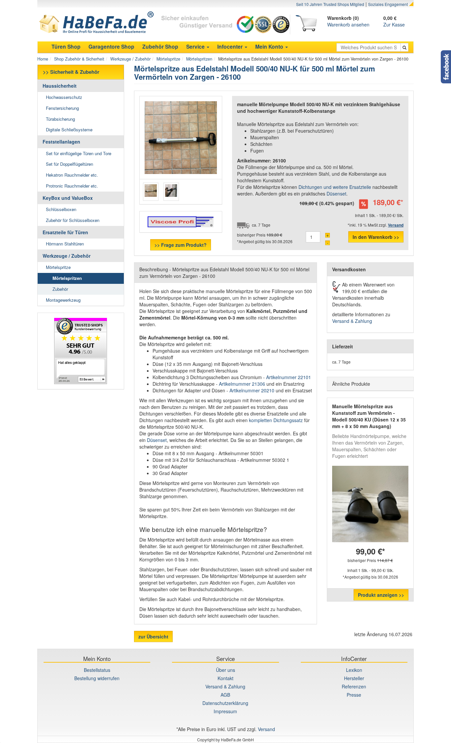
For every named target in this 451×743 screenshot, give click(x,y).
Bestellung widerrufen (97, 678)
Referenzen (354, 686)
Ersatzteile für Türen (65, 232)
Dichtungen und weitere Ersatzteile (334, 187)
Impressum (225, 711)
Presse (354, 694)
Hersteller (354, 678)
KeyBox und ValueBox (68, 198)
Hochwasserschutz (64, 97)
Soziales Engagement (388, 4)
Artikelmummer (242, 383)
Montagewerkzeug (63, 300)
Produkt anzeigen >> (381, 594)
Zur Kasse (394, 24)
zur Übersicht (153, 636)
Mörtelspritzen (199, 59)
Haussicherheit (60, 85)
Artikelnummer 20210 (252, 390)
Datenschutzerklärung (225, 703)
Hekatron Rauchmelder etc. (72, 175)
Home (42, 59)
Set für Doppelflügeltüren (69, 164)
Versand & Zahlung (352, 321)
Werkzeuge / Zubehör (130, 59)
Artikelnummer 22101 (288, 377)
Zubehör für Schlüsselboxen (72, 220)
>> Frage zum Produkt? (181, 244)
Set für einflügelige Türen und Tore (78, 153)
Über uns (225, 670)
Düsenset (336, 193)
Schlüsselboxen (61, 209)
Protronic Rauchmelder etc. (72, 186)
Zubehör (60, 289)
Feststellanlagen (61, 141)
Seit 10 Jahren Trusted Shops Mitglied (330, 4)
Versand (266, 729)
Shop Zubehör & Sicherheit (79, 59)
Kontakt (225, 678)
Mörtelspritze (168, 59)
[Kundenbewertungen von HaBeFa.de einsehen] (81, 351)
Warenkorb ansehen (348, 24)
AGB (225, 694)
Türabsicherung (60, 119)
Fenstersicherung (62, 108)
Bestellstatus (97, 670)
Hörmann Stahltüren (65, 243)
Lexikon (354, 670)
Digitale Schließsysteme (69, 129)
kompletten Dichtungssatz (276, 420)
